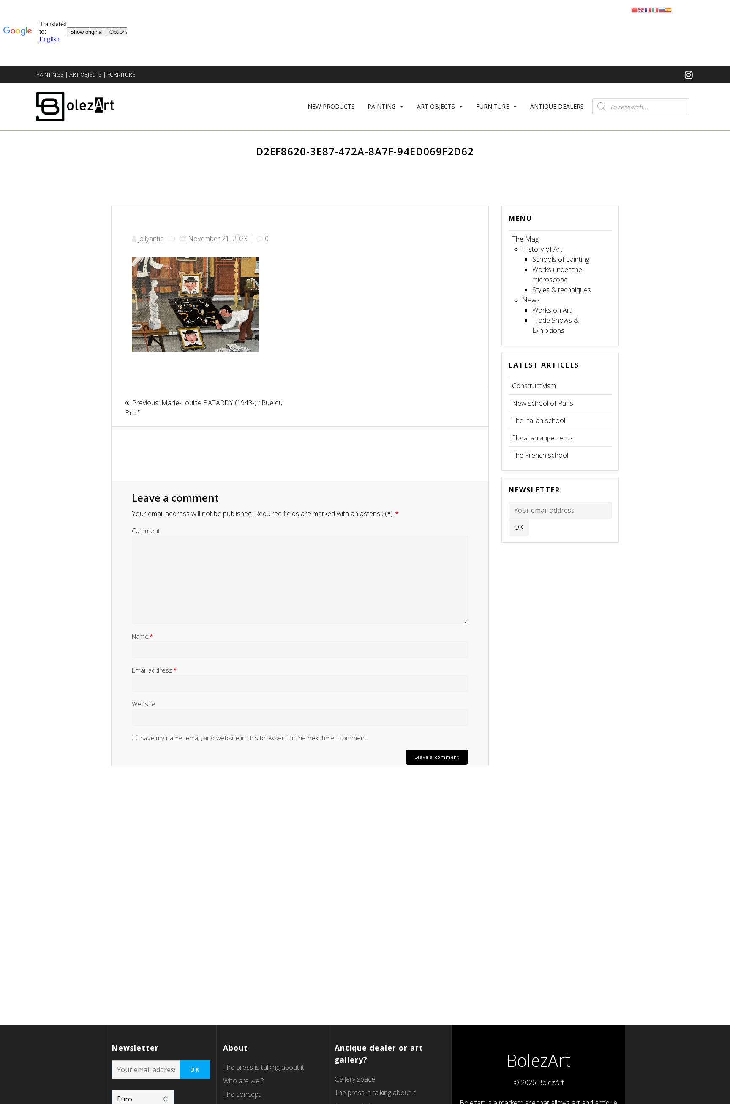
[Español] (668, 9)
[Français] (648, 9)
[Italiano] (654, 9)
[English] (641, 9)
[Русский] (661, 9)
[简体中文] (634, 9)
